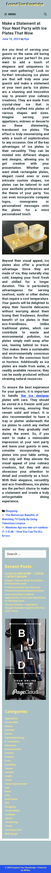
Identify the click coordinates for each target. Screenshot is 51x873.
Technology (11, 822)
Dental (8, 733)
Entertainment (13, 749)
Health (8, 776)
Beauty (9, 726)
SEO (7, 802)
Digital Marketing (14, 737)
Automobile (11, 722)
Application (11, 718)
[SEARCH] (45, 14)
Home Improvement (16, 783)
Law (7, 787)
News (8, 791)
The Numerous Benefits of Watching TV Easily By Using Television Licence (20, 519)
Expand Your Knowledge (25, 5)
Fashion (9, 753)
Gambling (10, 764)
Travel (8, 826)
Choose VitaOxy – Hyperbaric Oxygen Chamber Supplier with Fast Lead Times (25, 607)
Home (8, 779)
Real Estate (11, 799)
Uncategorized (13, 829)
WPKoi (27, 870)
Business (10, 730)
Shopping (11, 511)
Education (10, 745)
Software (10, 814)
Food (8, 760)
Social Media (12, 810)
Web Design (11, 833)
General (9, 772)
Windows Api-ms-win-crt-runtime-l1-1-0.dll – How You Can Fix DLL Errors (25, 531)
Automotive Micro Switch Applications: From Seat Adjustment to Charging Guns (25, 597)
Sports (8, 818)
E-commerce (12, 741)
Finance (9, 756)
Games (9, 768)
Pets (7, 795)
